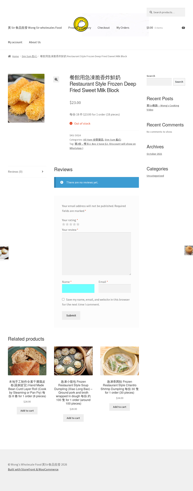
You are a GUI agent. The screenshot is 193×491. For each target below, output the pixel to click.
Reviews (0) (15, 171)
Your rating (70, 220)
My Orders (122, 27)
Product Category (79, 27)
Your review (70, 230)
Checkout (104, 27)
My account (15, 42)
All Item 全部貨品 (93, 139)
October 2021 (154, 153)
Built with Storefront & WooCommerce (33, 469)
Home (15, 56)
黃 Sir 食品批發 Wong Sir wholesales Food (35, 27)
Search (151, 76)
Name (67, 282)
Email (103, 282)
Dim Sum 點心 (29, 56)
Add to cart (27, 410)
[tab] (27, 171)
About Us (35, 42)
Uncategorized (155, 175)
